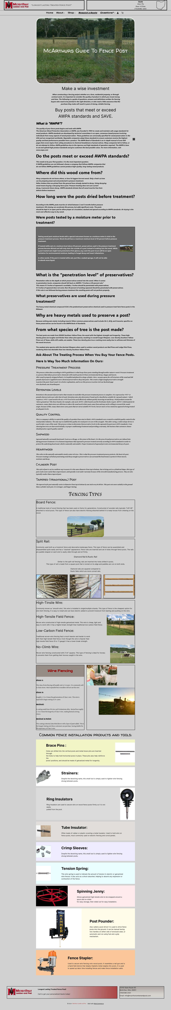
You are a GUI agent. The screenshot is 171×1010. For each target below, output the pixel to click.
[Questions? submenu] (114, 12)
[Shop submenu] (75, 12)
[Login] (117, 12)
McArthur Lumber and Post (79, 1003)
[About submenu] (64, 12)
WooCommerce (99, 1003)
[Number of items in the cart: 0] (122, 12)
